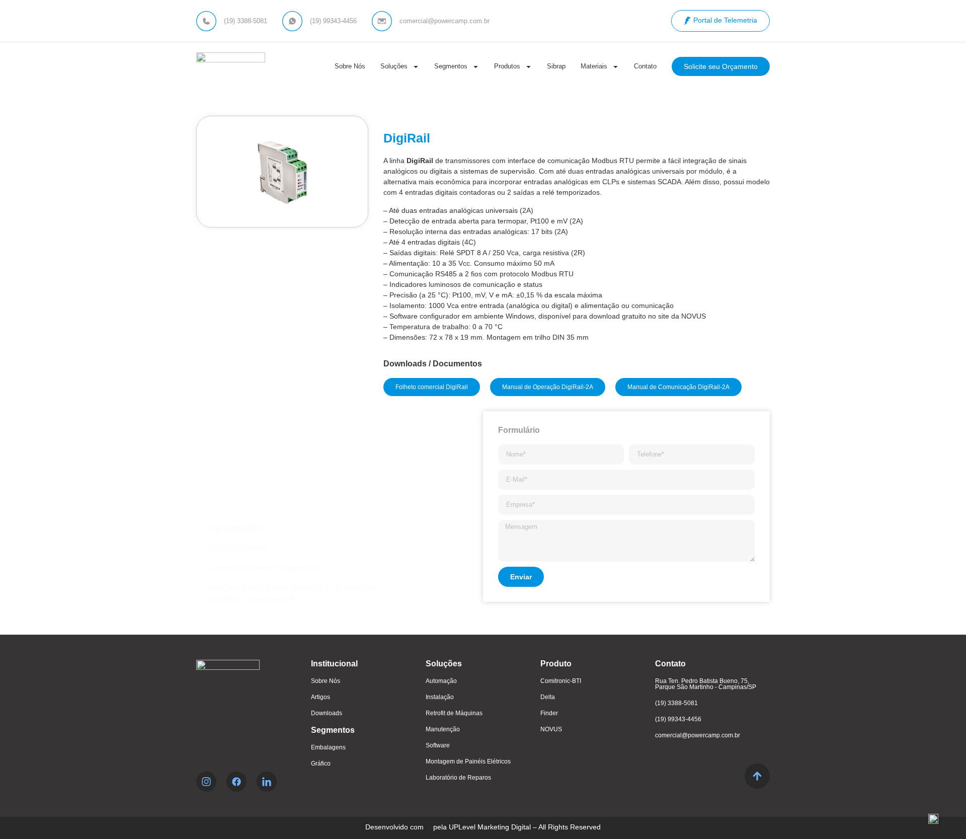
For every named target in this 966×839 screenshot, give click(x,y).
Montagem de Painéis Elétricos (468, 761)
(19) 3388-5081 (676, 703)
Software (438, 745)
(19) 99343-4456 (678, 719)
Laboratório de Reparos (458, 777)
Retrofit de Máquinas (454, 713)
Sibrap (556, 66)
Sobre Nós (350, 66)
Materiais (594, 66)
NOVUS (551, 729)
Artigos (320, 697)
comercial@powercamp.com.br (697, 735)
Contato (645, 66)
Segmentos (450, 66)
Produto (556, 663)
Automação (441, 680)
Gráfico (321, 763)
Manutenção (443, 729)
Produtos (507, 66)
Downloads (326, 713)
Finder (549, 713)
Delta (547, 697)
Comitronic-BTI (560, 680)
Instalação (440, 697)
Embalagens (328, 747)
